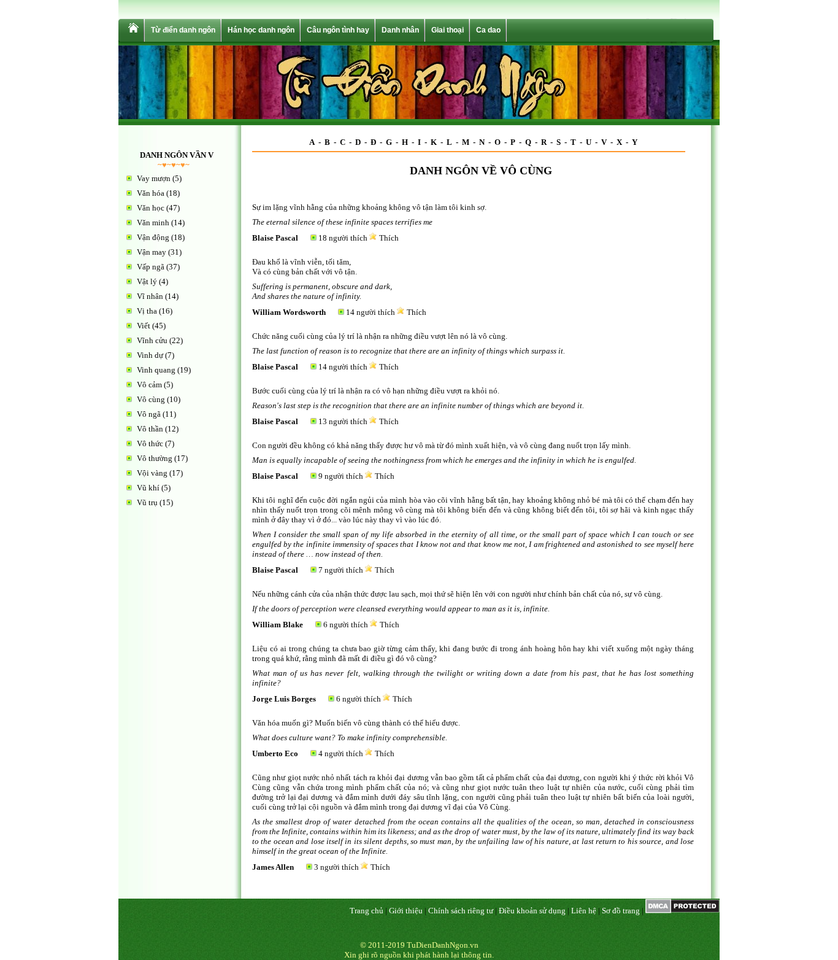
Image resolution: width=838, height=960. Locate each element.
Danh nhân (400, 30)
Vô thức (150, 443)
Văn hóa (150, 193)
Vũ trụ (147, 502)
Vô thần (150, 428)
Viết (143, 325)
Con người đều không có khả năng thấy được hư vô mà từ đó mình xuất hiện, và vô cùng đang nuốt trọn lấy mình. (441, 445)
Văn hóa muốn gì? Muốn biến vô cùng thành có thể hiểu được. (356, 722)
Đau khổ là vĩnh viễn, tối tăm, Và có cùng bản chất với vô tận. (304, 266)
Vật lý (147, 281)
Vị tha (147, 310)
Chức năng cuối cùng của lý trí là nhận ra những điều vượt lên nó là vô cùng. (379, 336)
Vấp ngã (150, 266)
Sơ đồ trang (621, 910)
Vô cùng (151, 399)
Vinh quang (156, 369)
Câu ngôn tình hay (338, 30)
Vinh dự (150, 355)
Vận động (153, 237)
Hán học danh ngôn (261, 30)
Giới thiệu (406, 910)
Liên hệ (583, 910)
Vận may (151, 252)
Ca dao (488, 30)
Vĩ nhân (150, 296)
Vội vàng (152, 473)
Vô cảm (149, 384)
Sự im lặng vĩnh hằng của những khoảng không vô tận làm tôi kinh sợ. (369, 207)
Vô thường (154, 458)
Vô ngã (149, 414)
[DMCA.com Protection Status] (682, 910)
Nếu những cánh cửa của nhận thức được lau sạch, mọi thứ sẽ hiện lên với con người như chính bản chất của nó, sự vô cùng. (457, 593)
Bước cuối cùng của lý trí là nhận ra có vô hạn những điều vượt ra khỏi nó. (375, 390)
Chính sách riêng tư (460, 910)
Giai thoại (447, 30)
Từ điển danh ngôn (183, 30)
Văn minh (153, 222)
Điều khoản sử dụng (532, 910)
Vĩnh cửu (152, 340)
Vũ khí (148, 487)
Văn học (150, 207)
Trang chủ (366, 910)
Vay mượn (154, 178)
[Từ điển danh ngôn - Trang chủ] (132, 30)
